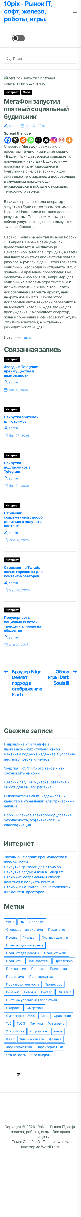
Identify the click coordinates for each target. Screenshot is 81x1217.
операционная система (24, 930)
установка (56, 1023)
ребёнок (12, 992)
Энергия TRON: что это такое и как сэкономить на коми (34, 770)
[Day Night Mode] (14, 38)
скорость (13, 1008)
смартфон (35, 1008)
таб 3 (21, 1023)
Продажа (36, 922)
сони (44, 1016)
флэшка (55, 1039)
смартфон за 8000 (20, 1016)
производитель (41, 977)
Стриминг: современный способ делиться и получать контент (23, 519)
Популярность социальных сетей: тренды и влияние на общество (22, 624)
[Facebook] (7, 140)
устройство (39, 1031)
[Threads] (38, 140)
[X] (15, 140)
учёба (57, 1031)
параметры (57, 930)
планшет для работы (22, 953)
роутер (46, 992)
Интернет (12, 92)
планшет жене (55, 953)
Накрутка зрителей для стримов (21, 419)
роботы (30, 992)
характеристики (50, 1047)
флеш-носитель (31, 1039)
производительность (23, 984)
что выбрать (41, 1055)
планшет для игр (54, 937)
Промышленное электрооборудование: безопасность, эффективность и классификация (38, 820)
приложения (16, 969)
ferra (27, 337)
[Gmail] (61, 140)
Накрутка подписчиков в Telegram (17, 467)
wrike (10, 922)
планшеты (14, 961)
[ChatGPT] (46, 140)
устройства (15, 1031)
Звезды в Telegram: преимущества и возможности (21, 371)
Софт (26, 92)
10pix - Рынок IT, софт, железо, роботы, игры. (28, 11)
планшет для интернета (24, 945)
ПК (22, 922)
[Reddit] (23, 140)
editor (13, 126)
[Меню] (75, 11)
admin (13, 382)
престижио (64, 961)
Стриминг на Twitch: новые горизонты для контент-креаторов (23, 571)
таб (8, 1023)
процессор (53, 984)
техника (36, 1023)
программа (15, 977)
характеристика (19, 1047)
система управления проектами (31, 1000)
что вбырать (16, 1055)
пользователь (38, 961)
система (64, 992)
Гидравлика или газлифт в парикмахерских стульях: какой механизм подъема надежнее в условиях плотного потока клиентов (40, 751)
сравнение (62, 1016)
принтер (38, 969)
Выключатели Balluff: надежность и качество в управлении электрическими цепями (39, 801)
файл (10, 1039)
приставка (58, 969)
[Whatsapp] (30, 140)
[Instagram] (53, 140)
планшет (29, 937)
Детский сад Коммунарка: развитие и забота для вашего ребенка (37, 784)
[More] (69, 140)
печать (11, 937)
